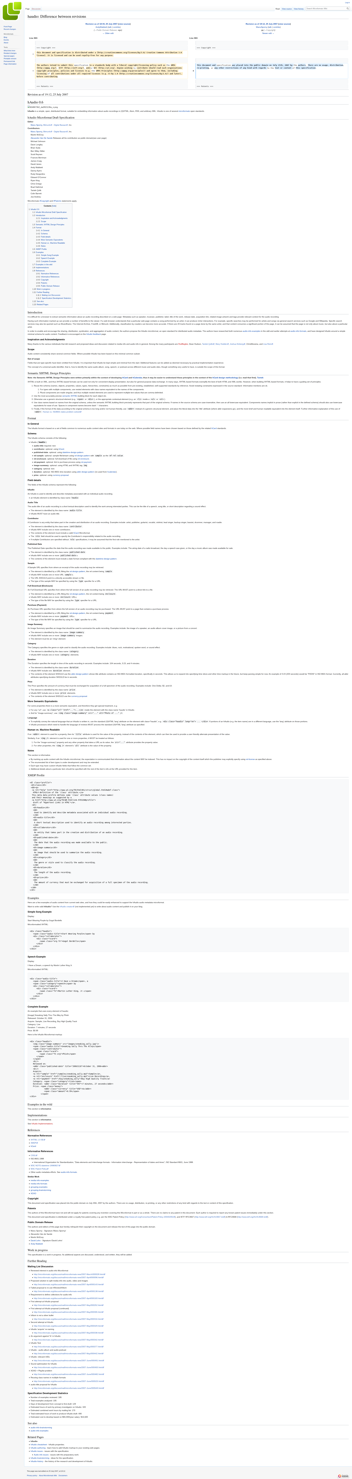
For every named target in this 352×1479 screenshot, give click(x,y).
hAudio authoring (38, 1448)
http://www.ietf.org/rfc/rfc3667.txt (209, 1217)
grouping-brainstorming (41, 1190)
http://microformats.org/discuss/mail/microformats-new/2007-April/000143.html (68, 1284)
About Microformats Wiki (48, 1476)
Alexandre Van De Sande (42, 138)
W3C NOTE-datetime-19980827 (45, 1165)
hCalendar (137, 378)
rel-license (250, 759)
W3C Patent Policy (39, 1169)
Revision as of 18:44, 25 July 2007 (101, 24)
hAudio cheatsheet (39, 1444)
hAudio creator (66, 906)
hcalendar (111, 472)
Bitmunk (46, 125)
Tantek (260, 378)
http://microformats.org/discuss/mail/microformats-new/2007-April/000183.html (68, 1298)
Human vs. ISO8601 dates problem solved (61, 412)
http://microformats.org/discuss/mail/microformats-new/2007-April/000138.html (68, 1291)
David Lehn (36, 1240)
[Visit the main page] (12, 11)
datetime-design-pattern (72, 452)
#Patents (57, 201)
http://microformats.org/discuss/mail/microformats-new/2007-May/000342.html (68, 1340)
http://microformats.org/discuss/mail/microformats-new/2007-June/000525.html (68, 1381)
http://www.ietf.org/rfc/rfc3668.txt (252, 1217)
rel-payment (86, 462)
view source (124, 24)
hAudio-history (37, 1461)
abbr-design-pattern (85, 472)
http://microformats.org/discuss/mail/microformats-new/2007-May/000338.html (68, 1333)
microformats (184, 111)
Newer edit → (268, 33)
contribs (116, 27)
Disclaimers (63, 1476)
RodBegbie (183, 344)
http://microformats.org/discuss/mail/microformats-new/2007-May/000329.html (68, 1326)
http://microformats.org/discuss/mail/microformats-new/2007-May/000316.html (68, 1319)
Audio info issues (41, 1455)
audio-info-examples (251, 331)
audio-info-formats (298, 331)
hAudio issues (37, 1451)
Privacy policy (32, 1476)
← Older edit (108, 33)
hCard (125, 378)
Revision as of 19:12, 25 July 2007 (262, 24)
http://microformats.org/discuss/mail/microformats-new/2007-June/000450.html (68, 1367)
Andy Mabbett (37, 1244)
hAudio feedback (93, 334)
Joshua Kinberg (237, 344)
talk (109, 27)
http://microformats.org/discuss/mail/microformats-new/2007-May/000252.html (68, 1305)
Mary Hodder (221, 344)
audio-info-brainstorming (41, 1427)
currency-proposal (61, 475)
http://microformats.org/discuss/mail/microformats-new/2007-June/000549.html (68, 1388)
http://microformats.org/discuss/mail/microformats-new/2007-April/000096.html (68, 1277)
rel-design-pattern (82, 456)
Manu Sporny (36, 125)
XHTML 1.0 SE (37, 1140)
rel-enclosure (83, 459)
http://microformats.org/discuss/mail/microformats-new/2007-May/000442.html (68, 1353)
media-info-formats (39, 1184)
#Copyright (44, 201)
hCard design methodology (225, 378)
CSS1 (33, 1155)
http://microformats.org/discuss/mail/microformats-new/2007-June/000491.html (68, 1360)
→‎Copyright (269, 30)
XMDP (33, 1143)
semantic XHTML (69, 396)
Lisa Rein (267, 344)
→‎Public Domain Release (106, 30)
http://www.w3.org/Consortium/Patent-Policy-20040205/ (149, 1217)
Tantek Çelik (207, 344)
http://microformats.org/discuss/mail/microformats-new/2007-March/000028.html (69, 1274)
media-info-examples (40, 1180)
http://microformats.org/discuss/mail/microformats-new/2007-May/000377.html (68, 1347)
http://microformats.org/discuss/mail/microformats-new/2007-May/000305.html (68, 1312)
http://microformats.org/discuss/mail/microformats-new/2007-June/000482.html (68, 1374)
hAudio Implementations (42, 1124)
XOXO (33, 1193)
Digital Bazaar (60, 125)
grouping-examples (39, 1187)
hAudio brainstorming (40, 1458)
